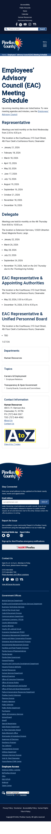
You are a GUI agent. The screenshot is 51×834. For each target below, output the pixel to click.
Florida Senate (8, 654)
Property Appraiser (9, 701)
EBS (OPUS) (7, 779)
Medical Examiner (9, 676)
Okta (4, 776)
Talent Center (8, 786)
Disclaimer (18, 808)
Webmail (6, 782)
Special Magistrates (10, 724)
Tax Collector (7, 746)
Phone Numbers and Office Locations (15, 575)
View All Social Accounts (11, 584)
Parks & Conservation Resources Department (19, 692)
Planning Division (9, 698)
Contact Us (9, 423)
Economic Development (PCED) (14, 632)
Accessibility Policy (30, 808)
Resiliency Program (10, 742)
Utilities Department (10, 752)
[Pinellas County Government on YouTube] (25, 24)
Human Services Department (13, 673)
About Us (8, 420)
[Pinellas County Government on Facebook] (17, 24)
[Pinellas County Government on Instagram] (30, 24)
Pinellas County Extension (12, 695)
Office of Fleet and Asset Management (17, 689)
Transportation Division (11, 749)
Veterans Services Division (12, 755)
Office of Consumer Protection (14, 679)
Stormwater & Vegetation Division (15, 736)
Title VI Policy (25, 811)
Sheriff (5, 720)
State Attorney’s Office (11, 733)
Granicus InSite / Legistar (12, 770)
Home (4, 55)
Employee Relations (14, 379)
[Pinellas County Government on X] (7, 580)
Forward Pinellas (9, 660)
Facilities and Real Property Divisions (16, 648)
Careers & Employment (15, 376)
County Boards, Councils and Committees (23, 388)
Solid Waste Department (11, 727)
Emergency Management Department (16, 635)
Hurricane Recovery (25, 20)
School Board (8, 717)
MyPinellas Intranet (10, 773)
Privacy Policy (8, 808)
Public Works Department (12, 708)
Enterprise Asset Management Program (17, 642)
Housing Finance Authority (12, 667)
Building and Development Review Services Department (23, 604)
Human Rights (43, 808)
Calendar (25, 14)
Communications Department (13, 616)
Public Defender (8, 705)
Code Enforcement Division (13, 613)
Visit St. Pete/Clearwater (12, 758)
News (25, 11)
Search (42, 29)
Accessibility (25, 5)
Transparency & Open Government (20, 385)
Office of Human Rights (11, 683)
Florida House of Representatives (15, 651)
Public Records (25, 8)
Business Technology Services (14, 607)
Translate (23, 795)
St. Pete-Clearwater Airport (12, 730)
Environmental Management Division (16, 645)
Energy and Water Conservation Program (17, 638)
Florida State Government (12, 657)
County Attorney (9, 626)
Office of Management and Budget (15, 686)
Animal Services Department (13, 601)
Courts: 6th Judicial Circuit (12, 629)
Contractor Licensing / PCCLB (13, 619)
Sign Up (44, 502)
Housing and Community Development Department (21, 664)
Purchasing (7, 711)
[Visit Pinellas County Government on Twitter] (20, 25)
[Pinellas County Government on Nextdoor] (34, 24)
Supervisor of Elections (11, 739)
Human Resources (25, 17)
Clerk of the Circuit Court (12, 610)
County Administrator (10, 623)
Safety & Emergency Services (13, 714)
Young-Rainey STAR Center (12, 761)
